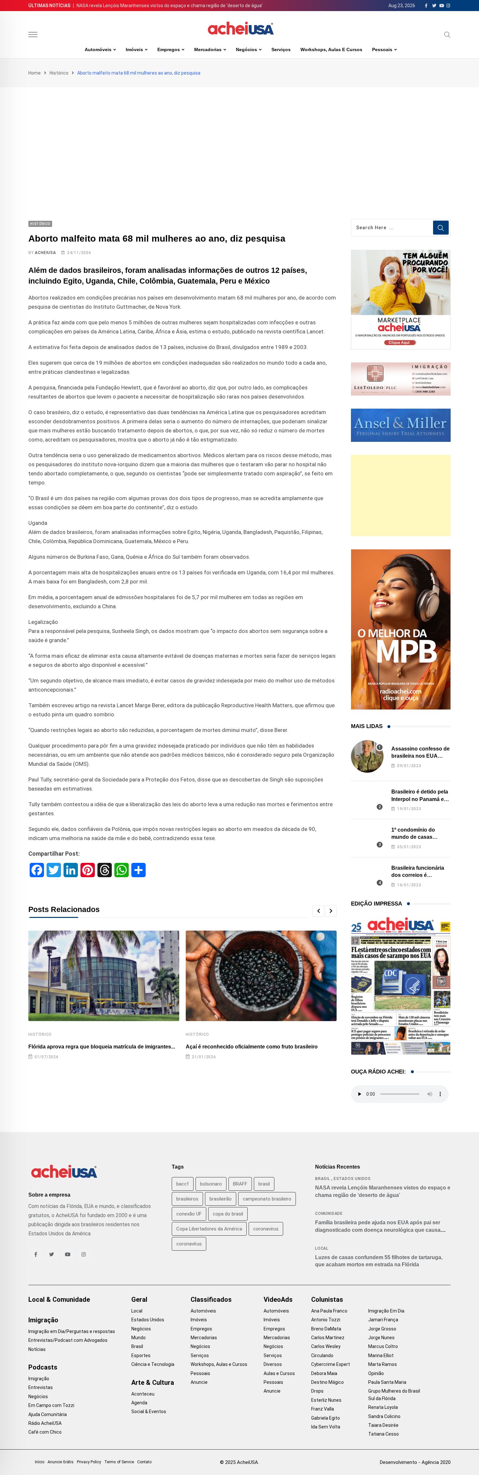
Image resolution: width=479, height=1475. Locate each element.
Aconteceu (142, 1394)
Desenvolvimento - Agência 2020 (415, 1462)
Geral (139, 1299)
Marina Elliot (381, 1355)
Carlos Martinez (327, 1337)
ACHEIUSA (45, 252)
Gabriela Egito (325, 1418)
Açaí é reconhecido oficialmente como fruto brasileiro (252, 1046)
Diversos (273, 1364)
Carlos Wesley (326, 1346)
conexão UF (189, 1214)
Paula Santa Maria (387, 1382)
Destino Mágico (327, 1382)
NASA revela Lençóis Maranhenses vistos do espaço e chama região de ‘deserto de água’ (170, 5)
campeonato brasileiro (267, 1199)
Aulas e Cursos (279, 1373)
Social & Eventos (148, 1411)
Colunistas (327, 1299)
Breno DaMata (326, 1328)
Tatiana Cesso (383, 1434)
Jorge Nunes (381, 1337)
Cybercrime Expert (330, 1364)
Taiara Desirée (383, 1425)
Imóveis (134, 49)
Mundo (138, 1337)
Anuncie (199, 1382)
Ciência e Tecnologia (152, 1364)
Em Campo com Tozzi (51, 1405)
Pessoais (382, 49)
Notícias (37, 1349)
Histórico (59, 73)
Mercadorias (208, 49)
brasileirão (221, 1199)
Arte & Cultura (152, 1382)
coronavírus (189, 1244)
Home (34, 73)
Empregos (168, 49)
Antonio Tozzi (325, 1319)
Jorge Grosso (382, 1328)
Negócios (246, 49)
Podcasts (42, 1367)
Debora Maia (324, 1373)
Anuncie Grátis (61, 1462)
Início (39, 1462)
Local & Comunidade (59, 1299)
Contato (144, 1462)
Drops (317, 1391)
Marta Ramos (382, 1364)
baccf (182, 1184)
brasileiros (187, 1199)
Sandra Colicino (384, 1416)
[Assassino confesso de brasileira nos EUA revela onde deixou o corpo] (367, 756)
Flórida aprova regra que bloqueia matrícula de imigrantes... (101, 1046)
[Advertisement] (239, 136)
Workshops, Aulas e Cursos (331, 49)
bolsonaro (211, 1184)
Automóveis (98, 49)
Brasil (322, 1178)
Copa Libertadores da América (209, 1229)
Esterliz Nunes (326, 1400)
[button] (318, 911)
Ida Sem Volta (325, 1426)
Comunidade (329, 1213)
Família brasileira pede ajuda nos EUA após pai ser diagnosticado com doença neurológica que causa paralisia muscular (378, 1230)
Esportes (141, 1355)
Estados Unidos (352, 1178)
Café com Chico (45, 1432)
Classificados (211, 1299)
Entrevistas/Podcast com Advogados (68, 1340)
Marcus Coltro (383, 1346)
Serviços (281, 49)
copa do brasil (228, 1214)
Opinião (376, 1373)
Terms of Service (119, 1462)
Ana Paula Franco (329, 1310)
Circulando (322, 1355)
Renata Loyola (383, 1407)
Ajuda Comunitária (47, 1414)
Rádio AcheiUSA (45, 1423)
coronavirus (266, 1229)
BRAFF (240, 1184)
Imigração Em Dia (386, 1310)
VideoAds (278, 1299)
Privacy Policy (89, 1462)
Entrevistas (40, 1387)
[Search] (447, 34)
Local (321, 1248)
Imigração (43, 1320)
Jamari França (383, 1319)
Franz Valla (322, 1409)
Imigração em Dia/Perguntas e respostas (71, 1331)
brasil (264, 1184)
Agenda (139, 1402)
